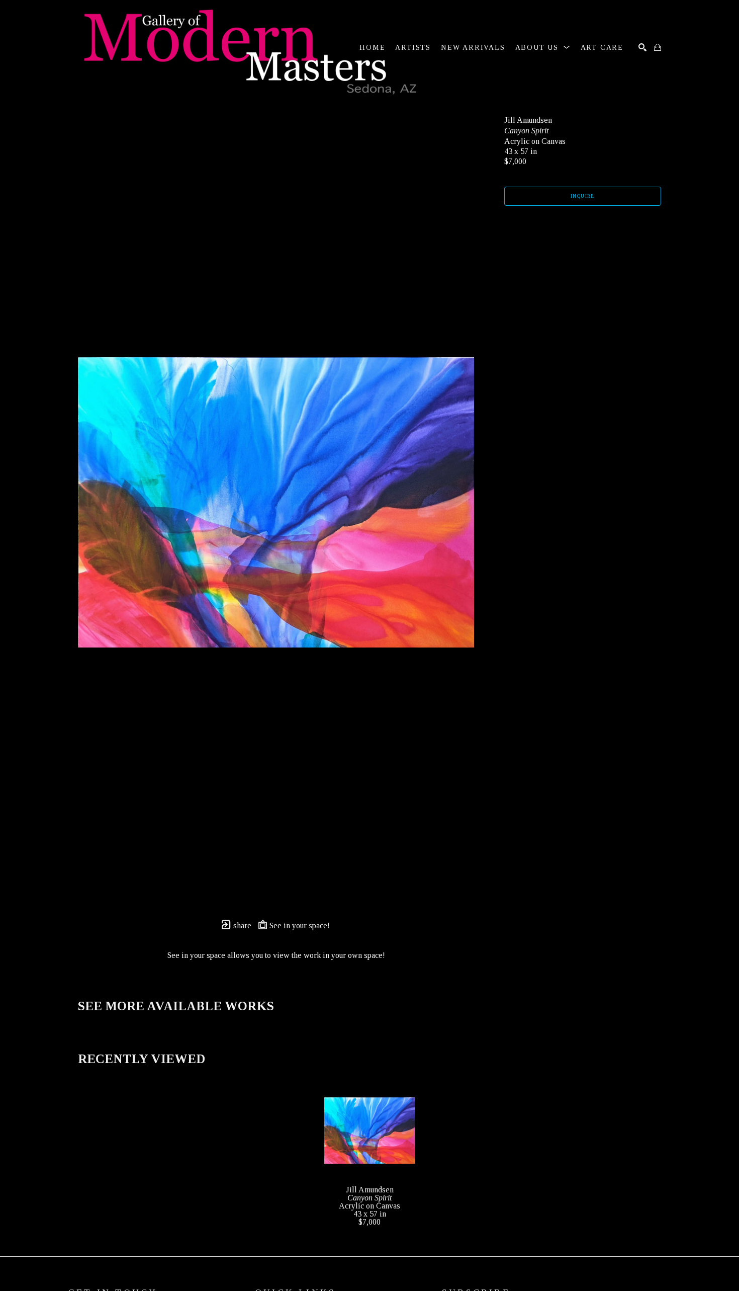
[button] (543, 47)
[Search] (642, 47)
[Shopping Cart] (657, 47)
